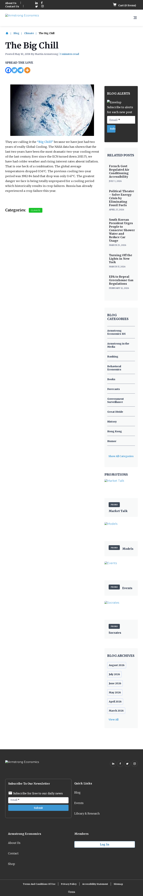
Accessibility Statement (95, 884)
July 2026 (114, 674)
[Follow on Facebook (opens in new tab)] (42, 3)
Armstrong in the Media (118, 345)
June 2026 (115, 683)
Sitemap (118, 884)
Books (111, 379)
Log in (104, 844)
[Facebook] (8, 70)
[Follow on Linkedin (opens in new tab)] (36, 3)
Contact (13, 853)
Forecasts (113, 389)
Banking (112, 356)
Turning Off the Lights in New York (120, 258)
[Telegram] (20, 70)
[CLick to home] (9, 33)
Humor (111, 441)
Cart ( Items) (127, 5)
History (112, 421)
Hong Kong (114, 431)
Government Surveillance (115, 400)
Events (79, 803)
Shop (11, 864)
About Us (10, 3)
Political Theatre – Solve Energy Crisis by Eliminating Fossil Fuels (121, 198)
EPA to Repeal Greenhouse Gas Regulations (121, 280)
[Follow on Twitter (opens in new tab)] (36, 6)
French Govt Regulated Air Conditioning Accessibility (119, 171)
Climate (29, 33)
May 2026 (115, 692)
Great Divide (115, 411)
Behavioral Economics (114, 368)
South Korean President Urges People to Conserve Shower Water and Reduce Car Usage (122, 230)
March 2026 (116, 710)
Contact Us (12, 6)
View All (113, 719)
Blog (16, 33)
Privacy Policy (69, 884)
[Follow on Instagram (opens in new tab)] (42, 6)
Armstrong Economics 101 (116, 332)
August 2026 (117, 665)
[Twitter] (14, 70)
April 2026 (115, 701)
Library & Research (87, 813)
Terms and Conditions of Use (39, 884)
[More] (27, 70)
